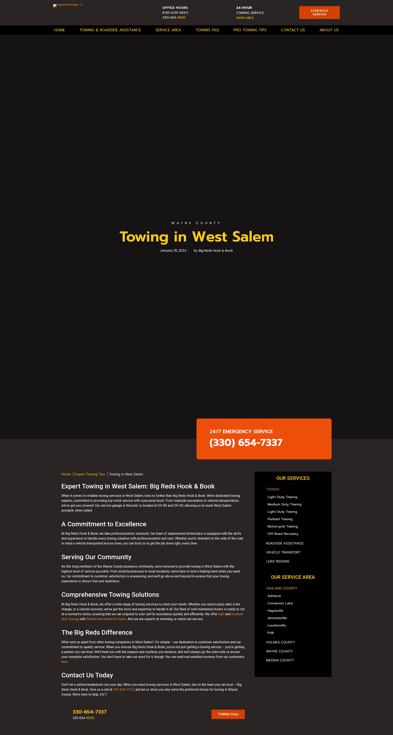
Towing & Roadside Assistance (110, 30)
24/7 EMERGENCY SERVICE (241, 431)
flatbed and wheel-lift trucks (106, 619)
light (221, 614)
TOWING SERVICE (250, 10)
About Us (329, 30)
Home (59, 30)
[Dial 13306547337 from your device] (227, 11)
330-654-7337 (123, 689)
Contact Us (293, 30)
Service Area (168, 30)
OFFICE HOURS (175, 7)
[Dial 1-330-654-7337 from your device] (153, 11)
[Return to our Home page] (78, 12)
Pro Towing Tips (250, 30)
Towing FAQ (207, 30)
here (64, 662)
